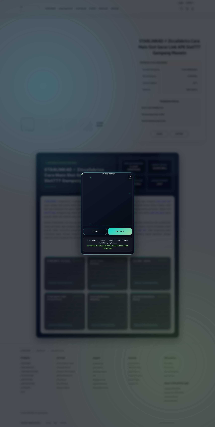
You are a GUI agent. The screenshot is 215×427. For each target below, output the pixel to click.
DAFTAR (120, 231)
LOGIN (95, 231)
